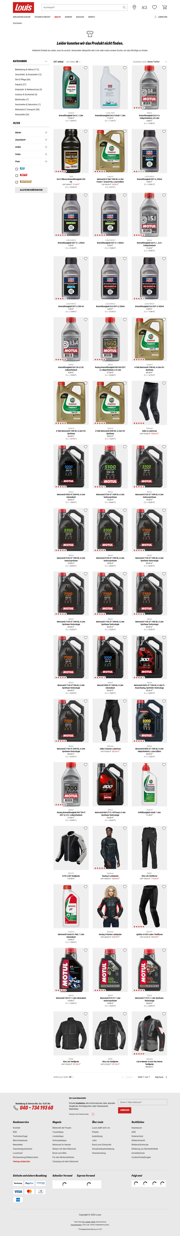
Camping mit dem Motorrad (65, 1161)
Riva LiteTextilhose (149, 876)
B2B (15, 1132)
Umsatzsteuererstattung (103, 1149)
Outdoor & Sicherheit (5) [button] (26, 94)
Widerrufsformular (140, 1144)
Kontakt (16, 1128)
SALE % (24, 175)
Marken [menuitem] (68, 17)
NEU (22, 168)
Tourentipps (58, 1132)
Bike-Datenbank (20, 1140)
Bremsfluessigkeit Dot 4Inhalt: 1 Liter (110, 115)
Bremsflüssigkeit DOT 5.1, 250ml (71, 243)
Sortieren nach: (140, 62)
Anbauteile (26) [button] (22, 114)
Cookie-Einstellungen (141, 1157)
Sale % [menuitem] (57, 17)
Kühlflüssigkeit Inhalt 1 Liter (149, 812)
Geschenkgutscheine (22, 1149)
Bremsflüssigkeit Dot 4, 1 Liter (71, 115)
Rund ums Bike (59, 1153)
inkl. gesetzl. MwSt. (89, 1222)
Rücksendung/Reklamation (25, 1157)
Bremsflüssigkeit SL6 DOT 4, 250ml (110, 306)
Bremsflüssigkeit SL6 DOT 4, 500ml (149, 306)
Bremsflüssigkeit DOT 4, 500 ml (71, 306)
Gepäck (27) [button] (20, 84)
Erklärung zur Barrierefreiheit (145, 1149)
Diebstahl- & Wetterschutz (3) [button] (28, 89)
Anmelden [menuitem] (162, 17)
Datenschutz (137, 1136)
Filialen (95, 1132)
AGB (134, 1132)
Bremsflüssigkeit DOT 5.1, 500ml (110, 243)
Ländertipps (58, 1136)
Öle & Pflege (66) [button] (23, 79)
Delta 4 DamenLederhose (110, 749)
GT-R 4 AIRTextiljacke (71, 876)
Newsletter (18, 1144)
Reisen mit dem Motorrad (64, 1149)
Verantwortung (99, 1153)
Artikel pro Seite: (61, 1077)
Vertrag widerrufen (21, 1161)
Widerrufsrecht (138, 1140)
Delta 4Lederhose (149, 431)
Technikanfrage (20, 1136)
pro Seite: (71, 62)
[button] (124, 7)
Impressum (137, 1128)
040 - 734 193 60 (36, 1108)
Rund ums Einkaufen (101, 1144)
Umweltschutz (138, 1153)
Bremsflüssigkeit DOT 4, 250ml (149, 179)
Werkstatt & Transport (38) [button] (27, 109)
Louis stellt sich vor (101, 1128)
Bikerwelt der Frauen (61, 1128)
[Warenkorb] (164, 7)
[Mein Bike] (144, 7)
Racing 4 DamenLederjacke (110, 934)
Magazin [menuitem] (80, 17)
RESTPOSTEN (26, 181)
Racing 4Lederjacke (110, 876)
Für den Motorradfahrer (63, 1157)
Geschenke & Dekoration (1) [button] (28, 104)
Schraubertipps (59, 1140)
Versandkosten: (76, 1225)
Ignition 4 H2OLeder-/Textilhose (149, 934)
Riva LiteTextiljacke (71, 1062)
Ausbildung (97, 1136)
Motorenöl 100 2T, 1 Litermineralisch (71, 998)
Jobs (94, 1140)
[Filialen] (134, 7)
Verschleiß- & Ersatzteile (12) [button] (28, 74)
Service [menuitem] (91, 17)
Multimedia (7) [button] (22, 99)
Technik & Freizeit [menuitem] (42, 17)
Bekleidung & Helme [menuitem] (21, 17)
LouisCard (17, 1153)
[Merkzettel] (154, 7)
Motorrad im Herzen (61, 1144)
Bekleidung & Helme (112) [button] (27, 69)
